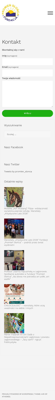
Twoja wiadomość (11, 78)
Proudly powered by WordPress (17, 394)
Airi (43, 394)
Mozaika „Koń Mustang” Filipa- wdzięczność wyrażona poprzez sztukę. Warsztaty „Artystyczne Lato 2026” (26, 211)
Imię (9, 55)
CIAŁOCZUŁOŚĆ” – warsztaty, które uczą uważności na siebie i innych (24, 306)
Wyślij (27, 113)
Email (10, 67)
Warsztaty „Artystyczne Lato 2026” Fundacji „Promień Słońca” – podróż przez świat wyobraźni (26, 242)
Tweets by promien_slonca (18, 171)
